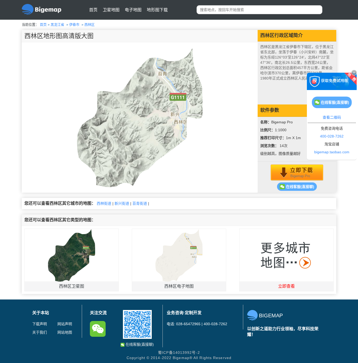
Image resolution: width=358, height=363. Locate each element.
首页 (93, 10)
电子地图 (133, 10)
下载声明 (39, 324)
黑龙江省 (57, 25)
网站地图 (64, 332)
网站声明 (64, 324)
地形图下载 (157, 10)
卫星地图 (111, 10)
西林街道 (104, 203)
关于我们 (39, 332)
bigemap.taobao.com (331, 152)
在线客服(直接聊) (299, 187)
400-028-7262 (332, 136)
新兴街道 (122, 203)
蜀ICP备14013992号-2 (179, 352)
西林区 (89, 25)
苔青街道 (139, 203)
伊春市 (74, 25)
